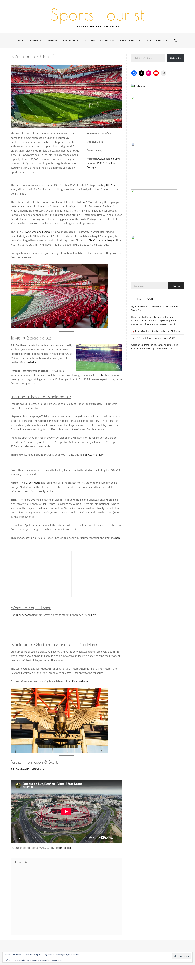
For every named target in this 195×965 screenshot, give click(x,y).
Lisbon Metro (33, 482)
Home (21, 40)
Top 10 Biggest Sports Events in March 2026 (153, 337)
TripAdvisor (22, 615)
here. (94, 615)
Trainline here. (113, 538)
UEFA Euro (112, 185)
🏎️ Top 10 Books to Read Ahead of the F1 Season (156, 331)
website (31, 362)
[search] (175, 40)
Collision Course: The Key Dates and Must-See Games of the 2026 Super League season (154, 346)
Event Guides (129, 40)
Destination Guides (98, 40)
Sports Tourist (98, 14)
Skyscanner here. (94, 454)
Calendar (69, 40)
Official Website (27, 769)
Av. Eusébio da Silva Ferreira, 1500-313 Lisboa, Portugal (103, 163)
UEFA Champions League (36, 232)
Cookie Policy (57, 960)
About (34, 40)
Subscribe (175, 57)
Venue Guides (156, 40)
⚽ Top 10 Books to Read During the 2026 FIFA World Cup (154, 308)
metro (42, 442)
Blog (51, 40)
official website (79, 681)
